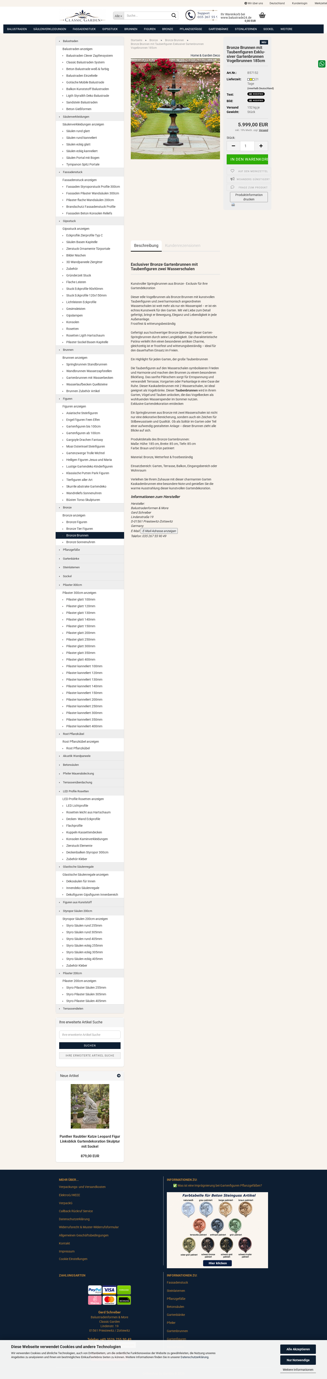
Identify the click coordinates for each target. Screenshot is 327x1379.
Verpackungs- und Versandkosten (82, 1187)
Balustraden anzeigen (78, 49)
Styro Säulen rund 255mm (84, 925)
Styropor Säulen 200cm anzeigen (85, 919)
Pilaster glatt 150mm (80, 626)
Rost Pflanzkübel (73, 734)
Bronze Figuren (76, 522)
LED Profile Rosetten (75, 791)
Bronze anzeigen (74, 515)
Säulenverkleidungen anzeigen (83, 124)
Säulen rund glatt (78, 131)
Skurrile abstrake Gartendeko (86, 486)
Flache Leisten (76, 282)
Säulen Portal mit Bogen (82, 157)
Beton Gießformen (78, 109)
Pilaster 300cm (72, 585)
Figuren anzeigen (74, 406)
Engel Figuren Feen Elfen (83, 419)
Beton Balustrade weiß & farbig (87, 69)
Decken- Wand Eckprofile (83, 819)
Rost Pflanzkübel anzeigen (81, 741)
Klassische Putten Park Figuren (87, 473)
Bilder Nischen (76, 255)
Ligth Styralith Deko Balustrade (87, 95)
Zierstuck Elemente (79, 845)
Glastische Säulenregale (78, 866)
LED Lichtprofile (77, 805)
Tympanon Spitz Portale (82, 164)
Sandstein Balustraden (82, 102)
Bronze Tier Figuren (79, 528)
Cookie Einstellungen (73, 1259)
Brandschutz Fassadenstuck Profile (90, 206)
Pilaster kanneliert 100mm (84, 666)
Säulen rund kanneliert (81, 137)
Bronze (167, 29)
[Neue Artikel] (119, 1076)
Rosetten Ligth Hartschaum (85, 335)
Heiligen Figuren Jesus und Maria (89, 460)
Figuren (149, 29)
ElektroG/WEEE (69, 1195)
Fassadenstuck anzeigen (80, 180)
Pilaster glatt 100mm (80, 599)
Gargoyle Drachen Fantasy (84, 440)
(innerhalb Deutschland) (260, 88)
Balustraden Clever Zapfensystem (89, 55)
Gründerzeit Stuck (78, 275)
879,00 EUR (90, 1156)
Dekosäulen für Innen (80, 881)
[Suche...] (174, 16)
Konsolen (72, 322)
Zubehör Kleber (76, 859)
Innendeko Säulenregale (82, 888)
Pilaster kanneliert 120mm (84, 673)
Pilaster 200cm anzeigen (79, 981)
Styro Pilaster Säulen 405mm (86, 1001)
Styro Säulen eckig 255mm (84, 945)
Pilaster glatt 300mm (80, 646)
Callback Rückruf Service (76, 1211)
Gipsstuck (110, 29)
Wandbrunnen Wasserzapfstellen (89, 371)
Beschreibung (146, 245)
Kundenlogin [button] (299, 3)
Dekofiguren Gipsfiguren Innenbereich (92, 894)
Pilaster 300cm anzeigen (79, 593)
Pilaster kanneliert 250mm (84, 706)
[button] (277, 3)
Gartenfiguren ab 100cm (83, 433)
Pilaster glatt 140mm (80, 619)
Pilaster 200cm (72, 973)
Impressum (67, 1251)
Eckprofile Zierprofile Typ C (84, 235)
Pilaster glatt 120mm (80, 606)
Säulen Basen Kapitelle (81, 242)
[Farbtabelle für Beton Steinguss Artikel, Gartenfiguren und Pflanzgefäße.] (217, 1230)
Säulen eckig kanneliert (82, 151)
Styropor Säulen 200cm (77, 911)
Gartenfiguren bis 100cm (83, 426)
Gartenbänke (218, 29)
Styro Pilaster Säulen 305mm (86, 994)
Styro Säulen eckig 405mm (84, 959)
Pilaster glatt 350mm (80, 653)
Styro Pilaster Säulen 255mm (86, 987)
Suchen (90, 1045)
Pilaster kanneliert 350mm (84, 719)
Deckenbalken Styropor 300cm (87, 852)
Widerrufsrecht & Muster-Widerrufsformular (89, 1227)
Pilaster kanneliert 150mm (84, 693)
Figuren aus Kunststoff (77, 902)
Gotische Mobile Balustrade (85, 82)
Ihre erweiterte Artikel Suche (90, 1055)
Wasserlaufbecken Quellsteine (86, 384)
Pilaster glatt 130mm (80, 613)
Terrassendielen (72, 1008)
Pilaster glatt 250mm (80, 639)
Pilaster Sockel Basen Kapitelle (87, 342)
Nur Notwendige (298, 1360)
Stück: (231, 137)
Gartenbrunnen (177, 1331)
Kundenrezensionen (182, 245)
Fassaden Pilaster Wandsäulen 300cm (92, 193)
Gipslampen (74, 315)
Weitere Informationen (298, 1369)
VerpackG (66, 1203)
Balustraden (17, 29)
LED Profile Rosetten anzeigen (83, 799)
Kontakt (64, 1243)
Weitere (286, 29)
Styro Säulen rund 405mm (84, 939)
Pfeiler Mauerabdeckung (78, 773)
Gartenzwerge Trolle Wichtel (85, 453)
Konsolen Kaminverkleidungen (87, 839)
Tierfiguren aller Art (79, 480)
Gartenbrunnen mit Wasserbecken (89, 377)
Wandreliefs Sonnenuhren (84, 493)
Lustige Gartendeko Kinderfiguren (89, 466)
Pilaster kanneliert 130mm (84, 679)
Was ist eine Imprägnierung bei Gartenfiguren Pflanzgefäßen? (220, 1185)
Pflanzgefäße (191, 29)
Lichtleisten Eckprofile (81, 302)
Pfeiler (171, 1323)
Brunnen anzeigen (75, 357)
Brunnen (130, 29)
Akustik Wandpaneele (76, 756)
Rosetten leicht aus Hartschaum (88, 812)
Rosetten (72, 329)
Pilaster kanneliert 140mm (84, 686)
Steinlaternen (246, 29)
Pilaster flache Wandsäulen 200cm (90, 200)
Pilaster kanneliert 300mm (84, 713)
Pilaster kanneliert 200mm (84, 699)
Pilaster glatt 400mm (80, 659)
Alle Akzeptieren (298, 1349)
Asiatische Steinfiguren (82, 413)
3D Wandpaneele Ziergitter (84, 262)
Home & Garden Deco (205, 55)
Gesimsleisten (75, 308)
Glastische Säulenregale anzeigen (86, 874)
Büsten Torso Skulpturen (83, 500)
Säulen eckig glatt (78, 144)
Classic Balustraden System (85, 62)
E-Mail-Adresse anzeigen (159, 531)
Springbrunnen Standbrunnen (86, 364)
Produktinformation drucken (249, 197)
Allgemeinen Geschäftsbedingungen (84, 1235)
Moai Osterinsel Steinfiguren (85, 446)
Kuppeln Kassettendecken (84, 832)
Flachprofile (74, 825)
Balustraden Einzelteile (81, 75)
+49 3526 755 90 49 (115, 1339)
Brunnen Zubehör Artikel (83, 391)
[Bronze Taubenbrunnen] (175, 108)
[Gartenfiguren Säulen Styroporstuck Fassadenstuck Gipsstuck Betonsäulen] (82, 15)
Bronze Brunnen (77, 535)
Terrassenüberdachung (77, 782)
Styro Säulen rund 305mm (84, 932)
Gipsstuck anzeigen (76, 228)
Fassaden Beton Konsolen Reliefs (89, 213)
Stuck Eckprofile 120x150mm (86, 295)
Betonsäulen (70, 764)
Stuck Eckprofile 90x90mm (84, 288)
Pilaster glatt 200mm (80, 633)
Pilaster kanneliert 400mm (84, 726)
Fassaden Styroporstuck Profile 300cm (93, 186)
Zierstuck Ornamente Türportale (88, 248)
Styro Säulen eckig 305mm (84, 952)
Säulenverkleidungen (49, 29)
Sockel (268, 29)
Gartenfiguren (176, 1339)
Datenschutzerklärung (194, 1357)
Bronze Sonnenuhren (80, 542)
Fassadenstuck (84, 29)
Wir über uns (255, 3)
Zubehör (72, 268)
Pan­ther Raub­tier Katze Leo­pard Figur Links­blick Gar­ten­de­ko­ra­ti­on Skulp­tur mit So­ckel (90, 1141)
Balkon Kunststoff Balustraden (87, 89)
